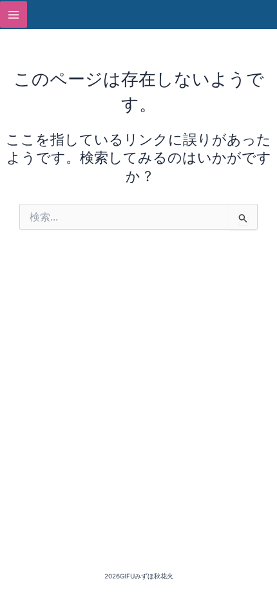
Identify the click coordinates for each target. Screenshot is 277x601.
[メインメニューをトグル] (13, 14)
